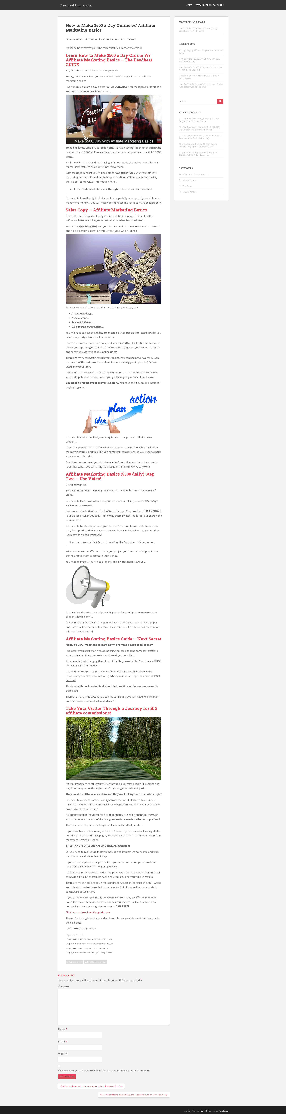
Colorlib (204, 1111)
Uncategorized (190, 191)
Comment (64, 986)
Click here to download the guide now (88, 912)
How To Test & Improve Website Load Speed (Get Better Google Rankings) (201, 85)
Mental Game (189, 180)
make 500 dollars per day (95, 962)
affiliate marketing (74, 962)
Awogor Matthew (190, 144)
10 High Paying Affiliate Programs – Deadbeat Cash (201, 51)
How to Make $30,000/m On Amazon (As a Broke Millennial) (199, 60)
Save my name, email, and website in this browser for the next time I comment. (104, 1070)
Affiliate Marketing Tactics (114, 39)
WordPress (223, 1111)
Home (189, 5)
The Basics (131, 39)
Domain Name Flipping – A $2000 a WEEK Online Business (198, 154)
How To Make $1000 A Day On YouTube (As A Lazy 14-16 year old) (200, 68)
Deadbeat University (76, 5)
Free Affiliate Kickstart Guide (209, 5)
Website (63, 1053)
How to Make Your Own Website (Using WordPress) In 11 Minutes (198, 29)
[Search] (220, 101)
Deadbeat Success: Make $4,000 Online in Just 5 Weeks (199, 77)
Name (62, 1029)
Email (62, 1041)
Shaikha (186, 135)
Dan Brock (92, 39)
